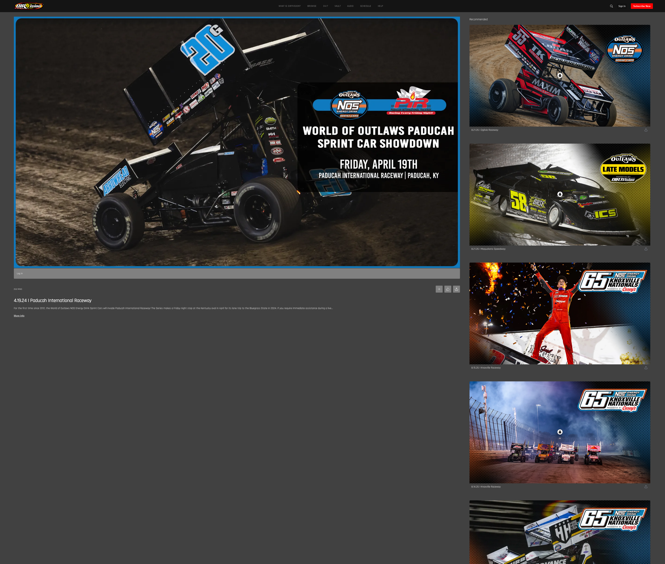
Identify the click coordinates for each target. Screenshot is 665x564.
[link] (29, 6)
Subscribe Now (641, 6)
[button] (611, 6)
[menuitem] (311, 6)
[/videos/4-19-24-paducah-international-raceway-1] (29, 9)
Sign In (622, 6)
